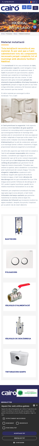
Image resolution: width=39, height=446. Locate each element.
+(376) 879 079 (9, 2)
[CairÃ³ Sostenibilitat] (27, 395)
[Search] (29, 7)
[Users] (24, 7)
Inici (3, 34)
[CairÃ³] (10, 8)
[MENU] (35, 8)
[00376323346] (34, 21)
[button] (19, 442)
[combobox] (34, 405)
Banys (15, 34)
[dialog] (19, 424)
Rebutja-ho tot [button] (19, 438)
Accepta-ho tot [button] (19, 433)
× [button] (37, 405)
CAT (34, 2)
